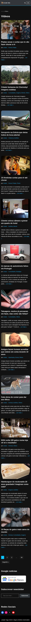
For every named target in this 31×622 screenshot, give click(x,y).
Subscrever (24, 595)
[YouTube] (13, 612)
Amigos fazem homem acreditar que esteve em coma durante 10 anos (14, 351)
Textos (18, 183)
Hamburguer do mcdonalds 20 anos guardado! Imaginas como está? (14, 484)
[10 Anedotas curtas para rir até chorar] (15, 165)
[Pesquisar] (25, 2)
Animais (10, 402)
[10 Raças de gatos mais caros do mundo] (15, 517)
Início (2, 11)
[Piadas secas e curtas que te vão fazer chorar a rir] (15, 29)
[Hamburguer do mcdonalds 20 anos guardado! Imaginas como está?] (15, 471)
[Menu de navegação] (28, 3)
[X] (9, 612)
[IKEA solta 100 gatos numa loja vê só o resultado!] (15, 427)
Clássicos (11, 138)
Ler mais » (10, 105)
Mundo (23, 92)
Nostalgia (18, 271)
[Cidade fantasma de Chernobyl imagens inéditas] (15, 74)
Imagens (18, 92)
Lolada (5, 47)
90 (21, 557)
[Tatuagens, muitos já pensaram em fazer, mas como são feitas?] (15, 299)
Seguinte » (5, 562)
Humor (10, 47)
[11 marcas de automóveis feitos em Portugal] (15, 253)
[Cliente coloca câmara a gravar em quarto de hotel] (15, 208)
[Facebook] (2, 612)
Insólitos (16, 138)
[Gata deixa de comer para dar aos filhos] (15, 384)
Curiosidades (12, 92)
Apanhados (11, 357)
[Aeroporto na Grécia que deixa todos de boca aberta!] (15, 120)
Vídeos (27, 92)
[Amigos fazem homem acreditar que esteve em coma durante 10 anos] (15, 340)
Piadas (14, 47)
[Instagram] (6, 612)
